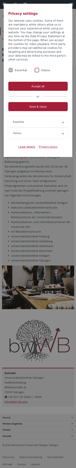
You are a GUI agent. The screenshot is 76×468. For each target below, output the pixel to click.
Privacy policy (48, 146)
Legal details (26, 146)
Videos (45, 70)
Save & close (38, 106)
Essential (21, 70)
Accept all (37, 86)
